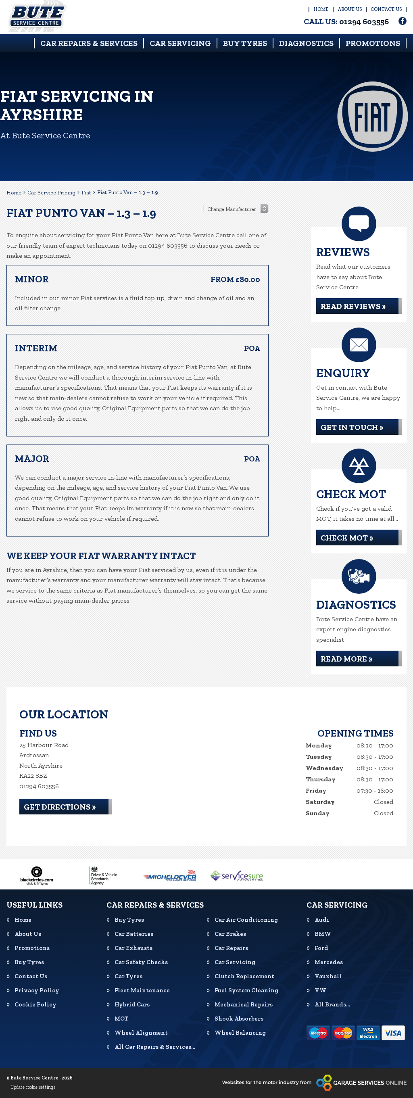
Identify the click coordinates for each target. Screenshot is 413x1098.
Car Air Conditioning (246, 920)
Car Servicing (180, 43)
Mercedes (329, 962)
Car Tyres (128, 976)
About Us (350, 9)
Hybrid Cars (132, 1005)
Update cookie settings (32, 1087)
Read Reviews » (353, 306)
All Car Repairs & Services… (155, 1047)
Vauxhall (328, 976)
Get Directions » (60, 807)
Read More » (346, 659)
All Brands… (332, 1005)
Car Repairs (231, 948)
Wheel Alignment (141, 1033)
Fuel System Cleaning (246, 990)
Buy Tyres (245, 43)
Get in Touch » (352, 427)
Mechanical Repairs (244, 1005)
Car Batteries (134, 934)
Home (321, 9)
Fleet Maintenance (142, 990)
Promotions (373, 43)
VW (320, 990)
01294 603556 (346, 21)
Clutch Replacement (244, 976)
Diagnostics (306, 43)
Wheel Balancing (240, 1033)
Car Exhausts (133, 948)
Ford (321, 948)
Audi (322, 920)
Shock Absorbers (239, 1019)
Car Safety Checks (141, 962)
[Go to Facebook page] (402, 21)
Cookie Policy (35, 1005)
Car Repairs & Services (89, 43)
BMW (323, 934)
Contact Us (386, 9)
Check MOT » (347, 538)
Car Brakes (230, 934)
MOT (121, 1019)
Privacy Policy (37, 990)
